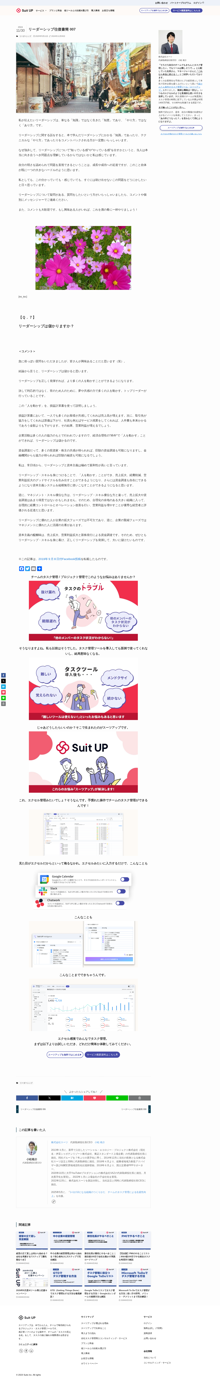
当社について (150, 1357)
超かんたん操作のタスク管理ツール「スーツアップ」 (180, 87)
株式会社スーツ (59, 1142)
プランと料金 (87, 1343)
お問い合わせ (161, 3)
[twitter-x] (21, 1351)
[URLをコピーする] (140, 1098)
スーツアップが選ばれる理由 (94, 1323)
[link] (54, 1202)
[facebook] (26, 1351)
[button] (27, 1098)
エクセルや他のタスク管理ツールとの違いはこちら (181, 134)
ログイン (198, 3)
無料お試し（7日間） (154, 1328)
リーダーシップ (25, 36)
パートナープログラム (180, 3)
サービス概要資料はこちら (185, 10)
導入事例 (85, 1353)
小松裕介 (31, 1159)
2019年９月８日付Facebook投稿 (59, 559)
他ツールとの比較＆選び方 (93, 1348)
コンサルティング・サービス (157, 1363)
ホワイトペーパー (89, 1363)
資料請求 (148, 1333)
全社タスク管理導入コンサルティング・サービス (104, 1338)
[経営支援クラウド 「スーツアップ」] (24, 10)
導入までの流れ (88, 1333)
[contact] (31, 1351)
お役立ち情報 (87, 1358)
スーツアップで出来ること (93, 1328)
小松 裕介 (100, 1142)
